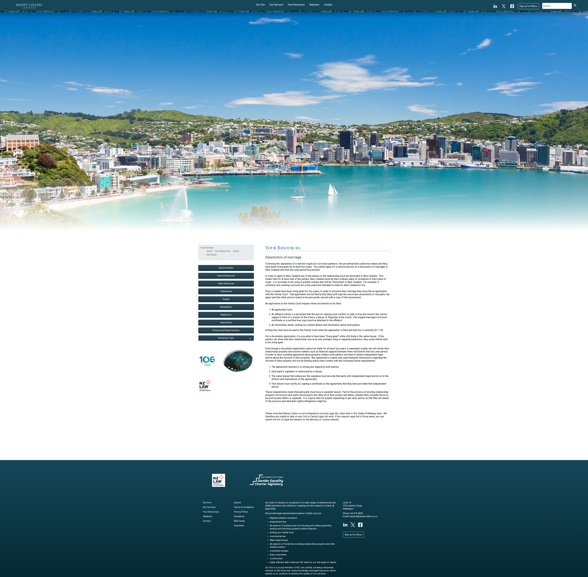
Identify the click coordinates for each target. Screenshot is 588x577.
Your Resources (296, 4)
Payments (239, 525)
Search (237, 502)
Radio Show (226, 322)
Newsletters (226, 307)
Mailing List (226, 315)
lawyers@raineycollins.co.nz (363, 516)
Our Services (276, 4)
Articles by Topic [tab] (226, 338)
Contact (328, 4)
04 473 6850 (357, 513)
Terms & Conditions (244, 507)
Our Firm (260, 4)
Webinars (314, 4)
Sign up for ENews (528, 6)
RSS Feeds (239, 521)
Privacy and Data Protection (226, 330)
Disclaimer (239, 516)
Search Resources (226, 275)
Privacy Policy (241, 512)
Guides (226, 299)
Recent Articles (226, 268)
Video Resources (226, 283)
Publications (226, 291)
